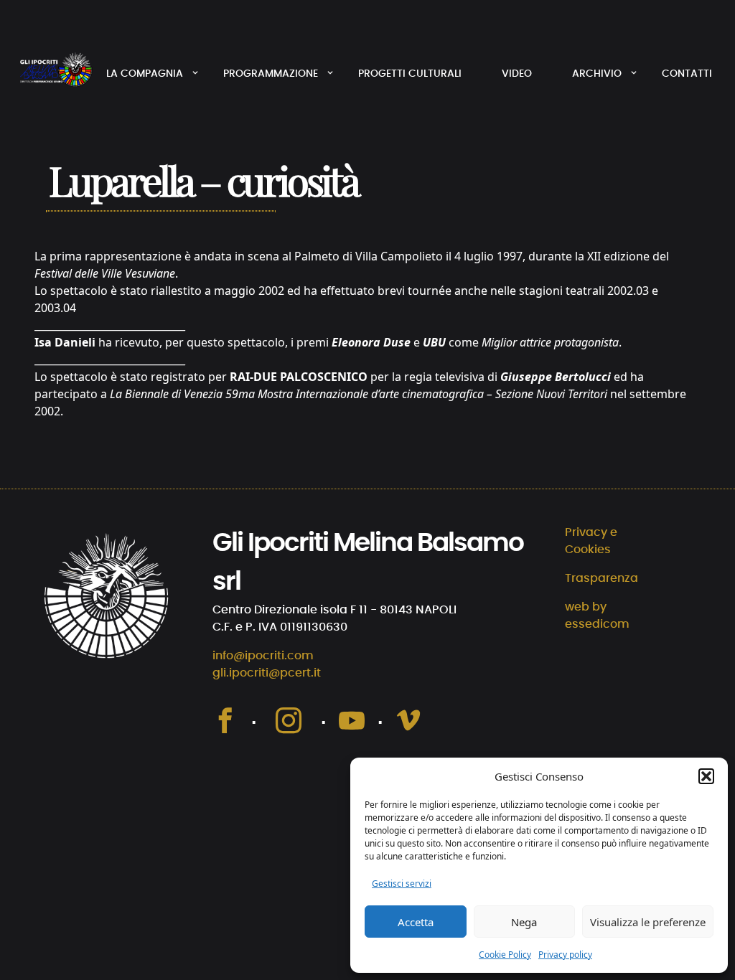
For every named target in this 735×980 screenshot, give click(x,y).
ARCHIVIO (597, 74)
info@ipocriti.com (263, 655)
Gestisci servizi (401, 883)
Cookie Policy (505, 954)
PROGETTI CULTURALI (410, 74)
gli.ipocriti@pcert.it (266, 673)
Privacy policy (565, 954)
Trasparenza (601, 578)
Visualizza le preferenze (648, 922)
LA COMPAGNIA (144, 74)
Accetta (416, 922)
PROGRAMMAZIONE (270, 74)
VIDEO (517, 74)
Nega (524, 922)
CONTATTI (687, 74)
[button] (706, 776)
